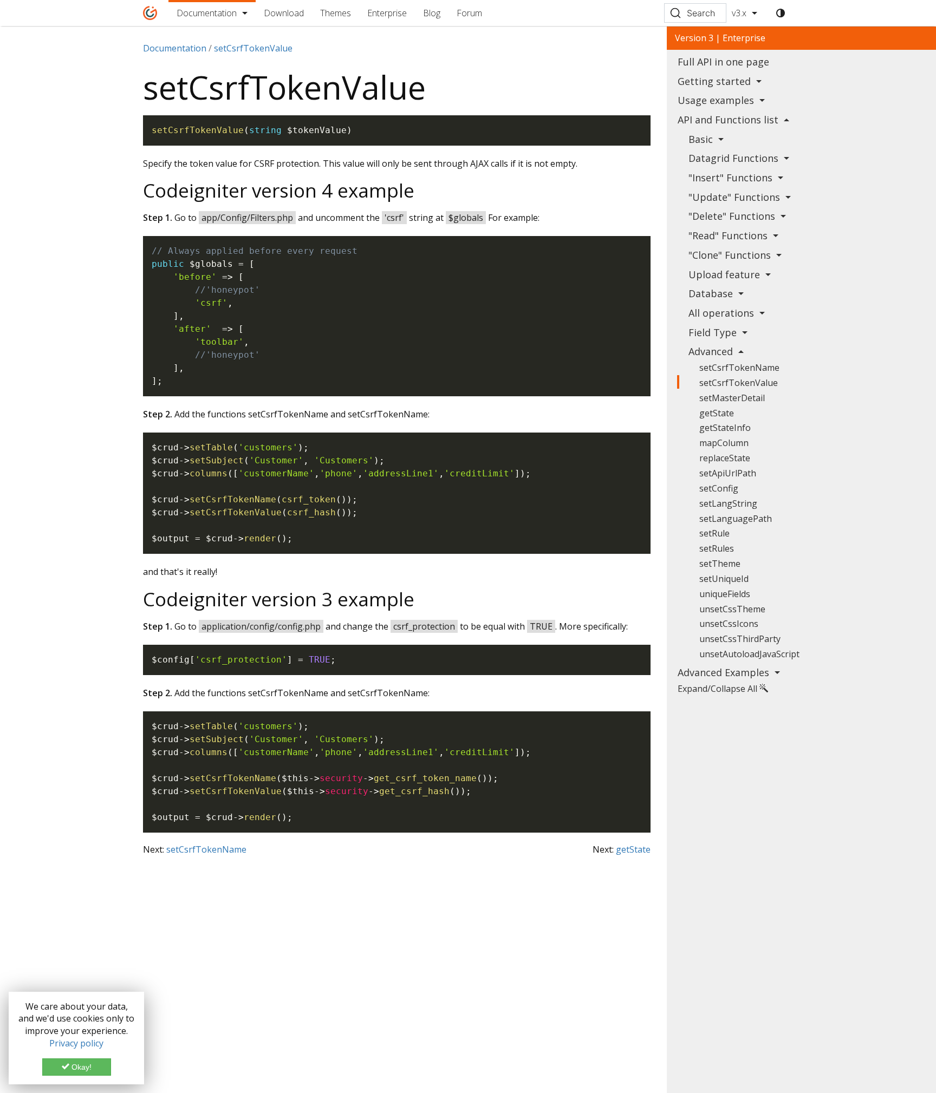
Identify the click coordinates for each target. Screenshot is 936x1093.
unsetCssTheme (732, 609)
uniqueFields (724, 594)
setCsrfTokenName (206, 849)
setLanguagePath (735, 519)
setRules (716, 548)
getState (633, 849)
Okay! (80, 1067)
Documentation (207, 13)
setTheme (719, 564)
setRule (714, 533)
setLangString (728, 503)
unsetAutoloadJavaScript (749, 654)
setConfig (718, 488)
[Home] (150, 13)
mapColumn (724, 443)
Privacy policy (76, 1043)
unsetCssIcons (728, 624)
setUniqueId (724, 579)
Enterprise (387, 13)
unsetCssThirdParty (740, 639)
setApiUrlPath (727, 473)
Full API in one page (723, 61)
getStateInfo (725, 428)
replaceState (724, 458)
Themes (335, 13)
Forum (469, 13)
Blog (431, 13)
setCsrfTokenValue (738, 383)
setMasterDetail (732, 398)
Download (284, 13)
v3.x (739, 13)
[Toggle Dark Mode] (780, 13)
